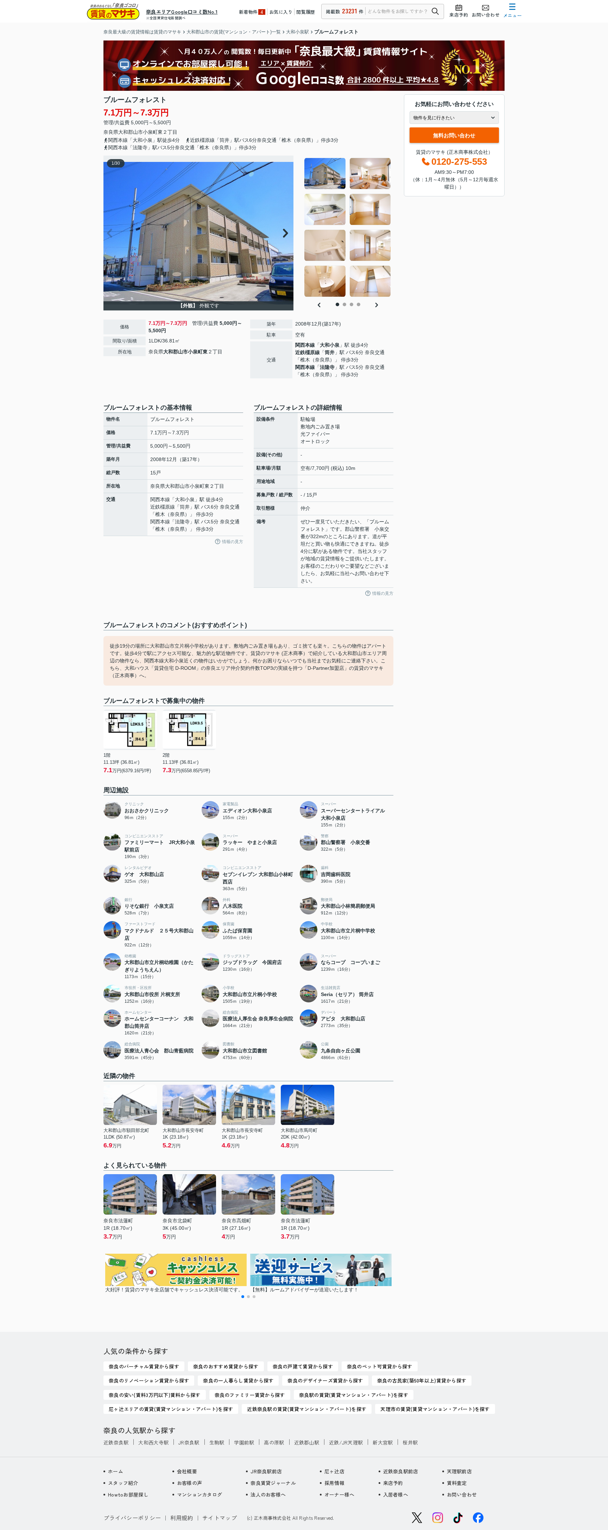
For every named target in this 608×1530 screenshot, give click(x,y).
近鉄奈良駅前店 (400, 1471)
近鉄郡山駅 (306, 1442)
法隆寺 (327, 367)
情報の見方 (232, 541)
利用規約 (181, 1517)
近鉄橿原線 (307, 352)
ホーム (115, 1471)
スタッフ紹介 (123, 1482)
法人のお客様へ (268, 1494)
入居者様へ (395, 1494)
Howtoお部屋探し (128, 1494)
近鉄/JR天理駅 (346, 1442)
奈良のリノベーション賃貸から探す (149, 1380)
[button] (242, 1296)
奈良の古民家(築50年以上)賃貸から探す (422, 1380)
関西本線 (305, 345)
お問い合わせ (462, 1494)
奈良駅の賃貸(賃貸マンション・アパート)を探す (353, 1394)
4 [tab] (358, 304)
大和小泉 (330, 345)
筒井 (330, 352)
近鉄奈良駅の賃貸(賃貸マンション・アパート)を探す (306, 1408)
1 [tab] (337, 304)
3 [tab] (351, 304)
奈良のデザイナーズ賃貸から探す (325, 1380)
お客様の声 (189, 1482)
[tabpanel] (347, 227)
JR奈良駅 (188, 1442)
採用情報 (334, 1482)
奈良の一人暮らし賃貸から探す (238, 1380)
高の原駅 (274, 1442)
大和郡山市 (130, 132)
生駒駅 (216, 1442)
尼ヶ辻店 (334, 1471)
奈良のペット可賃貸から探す (379, 1366)
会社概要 (187, 1471)
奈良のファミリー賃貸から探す (250, 1394)
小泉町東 (153, 132)
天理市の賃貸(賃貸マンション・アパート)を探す (434, 1408)
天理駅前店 (459, 1471)
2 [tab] (344, 304)
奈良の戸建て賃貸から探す (303, 1366)
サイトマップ (219, 1517)
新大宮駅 (383, 1442)
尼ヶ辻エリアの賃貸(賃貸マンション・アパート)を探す (171, 1408)
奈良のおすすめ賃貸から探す (226, 1366)
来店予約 (393, 1482)
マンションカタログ (199, 1494)
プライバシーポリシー (132, 1517)
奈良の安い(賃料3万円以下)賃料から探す (155, 1394)
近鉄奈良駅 (115, 1442)
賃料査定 (457, 1482)
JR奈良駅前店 (266, 1471)
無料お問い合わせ (454, 135)
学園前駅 (244, 1442)
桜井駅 (410, 1442)
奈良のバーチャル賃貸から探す (144, 1366)
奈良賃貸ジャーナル (273, 1482)
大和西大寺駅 (153, 1442)
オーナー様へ (339, 1494)
